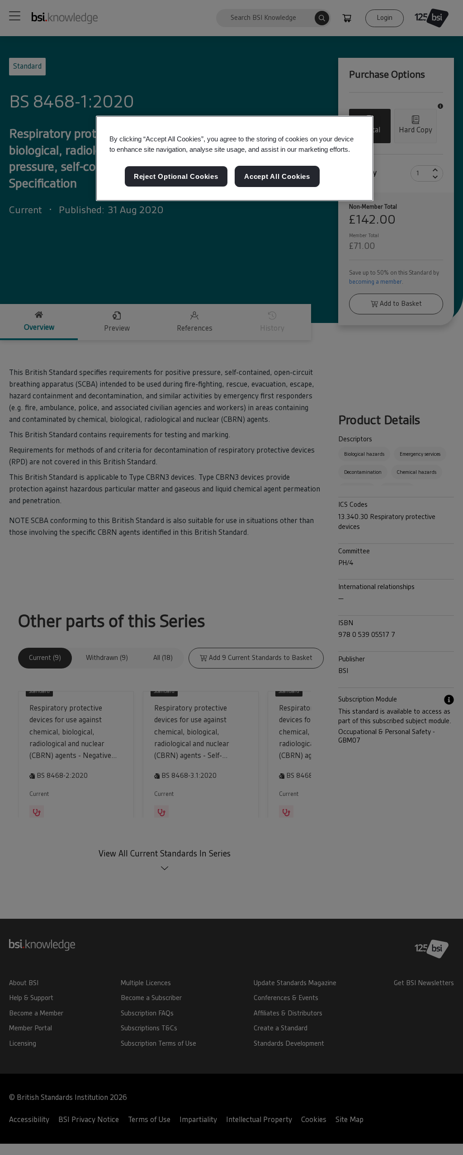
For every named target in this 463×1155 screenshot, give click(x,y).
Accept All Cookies (277, 176)
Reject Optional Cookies (176, 176)
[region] (234, 158)
